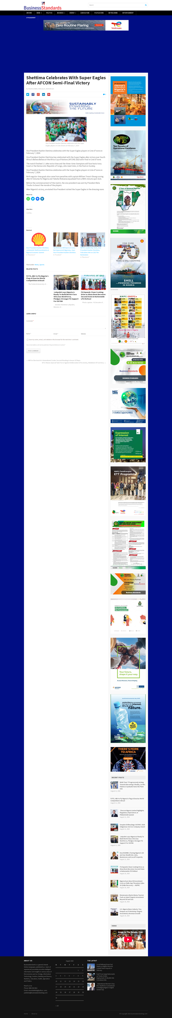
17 (56, 987)
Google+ (38, 94)
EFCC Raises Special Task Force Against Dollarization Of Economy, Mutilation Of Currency (73, 363)
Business (60, 13)
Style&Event (31, 17)
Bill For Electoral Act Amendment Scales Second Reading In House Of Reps (54, 360)
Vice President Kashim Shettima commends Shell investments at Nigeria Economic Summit (37, 250)
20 (69, 987)
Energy (72, 13)
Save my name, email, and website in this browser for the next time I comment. (54, 340)
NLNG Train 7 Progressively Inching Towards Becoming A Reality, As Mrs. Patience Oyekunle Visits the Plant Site (132, 785)
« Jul (57, 1006)
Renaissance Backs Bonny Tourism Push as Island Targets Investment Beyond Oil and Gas (132, 897)
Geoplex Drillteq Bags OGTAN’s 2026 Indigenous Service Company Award (132, 826)
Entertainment (128, 13)
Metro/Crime (113, 13)
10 (56, 981)
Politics (49, 13)
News (38, 13)
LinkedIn (43, 94)
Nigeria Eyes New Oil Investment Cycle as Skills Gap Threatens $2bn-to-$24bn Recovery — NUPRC (132, 883)
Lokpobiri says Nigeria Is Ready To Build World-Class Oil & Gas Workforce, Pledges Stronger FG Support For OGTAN (66, 296)
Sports (42, 265)
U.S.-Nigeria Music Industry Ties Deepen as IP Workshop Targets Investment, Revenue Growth (131, 911)
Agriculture (85, 13)
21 (74, 987)
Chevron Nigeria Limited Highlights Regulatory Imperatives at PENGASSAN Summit (132, 812)
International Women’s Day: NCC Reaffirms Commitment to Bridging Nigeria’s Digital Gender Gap (106, 987)
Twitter (27, 94)
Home (30, 13)
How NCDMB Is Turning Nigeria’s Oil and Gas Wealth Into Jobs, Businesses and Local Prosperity (132, 855)
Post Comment (33, 351)
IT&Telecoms (99, 13)
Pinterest (48, 94)
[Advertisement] (86, 51)
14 (74, 981)
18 (60, 987)
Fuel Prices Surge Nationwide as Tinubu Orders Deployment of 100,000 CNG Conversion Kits (106, 977)
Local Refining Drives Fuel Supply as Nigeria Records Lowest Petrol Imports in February (105, 967)
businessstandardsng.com (139, 1014)
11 (60, 981)
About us (34, 1014)
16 (83, 981)
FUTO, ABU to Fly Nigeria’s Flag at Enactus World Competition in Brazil (37, 278)
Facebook (33, 94)
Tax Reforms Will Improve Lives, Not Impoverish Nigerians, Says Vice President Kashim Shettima (64, 250)
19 (65, 987)
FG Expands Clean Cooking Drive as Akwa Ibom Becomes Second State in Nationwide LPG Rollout (93, 295)
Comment (30, 321)
